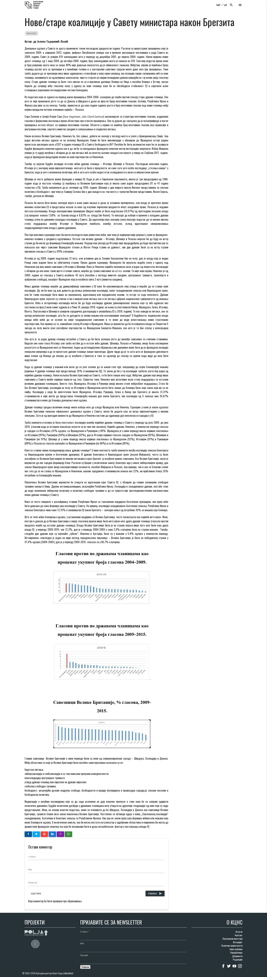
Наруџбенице (236, 952)
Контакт (238, 935)
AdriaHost (68, 973)
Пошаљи (155, 893)
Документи (237, 956)
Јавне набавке (235, 949)
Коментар (32, 882)
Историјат (237, 942)
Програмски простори (232, 938)
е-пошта (32, 856)
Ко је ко (239, 931)
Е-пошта (84, 931)
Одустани (36, 893)
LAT (225, 5)
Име (30, 869)
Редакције (237, 959)
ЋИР (218, 5)
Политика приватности (231, 945)
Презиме (84, 955)
